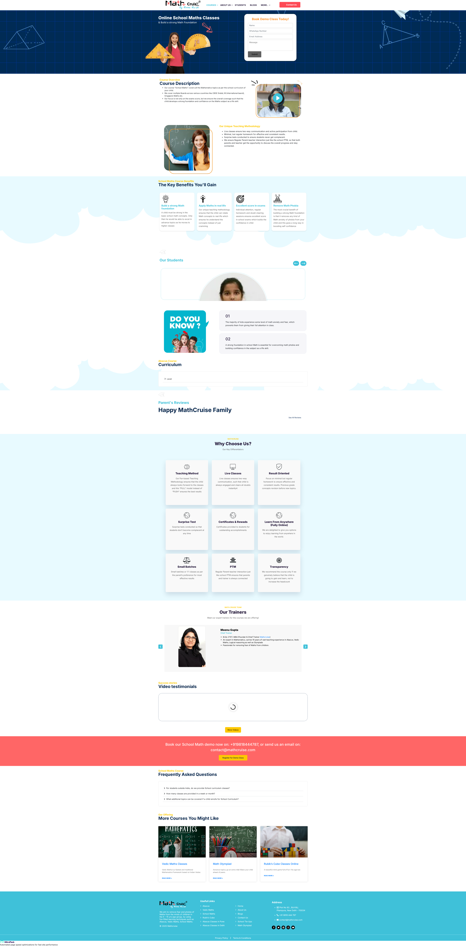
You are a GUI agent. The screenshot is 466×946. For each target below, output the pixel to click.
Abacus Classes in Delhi (214, 925)
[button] (296, 263)
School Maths (209, 914)
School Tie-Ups (245, 921)
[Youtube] (293, 927)
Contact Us (291, 5)
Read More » (167, 878)
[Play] (233, 707)
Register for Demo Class (233, 758)
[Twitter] (278, 927)
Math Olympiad (222, 863)
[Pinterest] (283, 927)
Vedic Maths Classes (174, 863)
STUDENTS (240, 5)
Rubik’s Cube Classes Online (281, 863)
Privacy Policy (221, 938)
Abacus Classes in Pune (213, 921)
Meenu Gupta (229, 629)
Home (240, 906)
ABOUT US (225, 5)
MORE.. (264, 5)
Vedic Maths (208, 910)
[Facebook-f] (273, 927)
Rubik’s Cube (209, 917)
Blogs (240, 914)
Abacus (206, 906)
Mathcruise (265, 637)
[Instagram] (288, 927)
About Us (242, 910)
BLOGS (253, 5)
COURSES (211, 5)
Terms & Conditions (242, 938)
